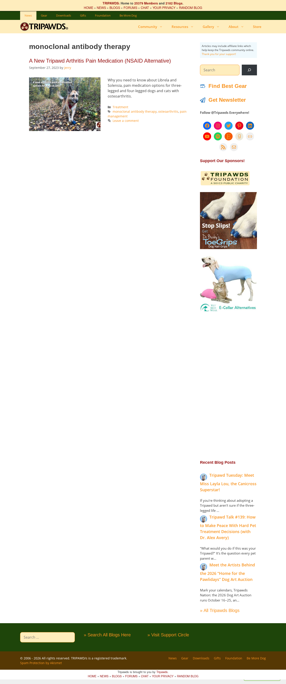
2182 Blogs (174, 3)
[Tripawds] (45, 26)
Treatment (120, 107)
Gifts (83, 15)
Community (147, 26)
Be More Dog (128, 15)
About (233, 26)
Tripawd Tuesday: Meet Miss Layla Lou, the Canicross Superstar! (228, 482)
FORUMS (130, 7)
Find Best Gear (227, 86)
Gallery (208, 26)
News (28, 15)
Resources (180, 26)
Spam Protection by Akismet (41, 663)
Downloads (63, 15)
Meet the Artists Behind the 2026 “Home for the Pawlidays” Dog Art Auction (227, 572)
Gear (44, 15)
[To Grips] (228, 248)
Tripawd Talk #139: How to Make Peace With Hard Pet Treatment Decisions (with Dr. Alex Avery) (228, 527)
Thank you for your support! (219, 54)
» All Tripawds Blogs (220, 610)
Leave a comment (126, 121)
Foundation (103, 15)
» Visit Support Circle (168, 634)
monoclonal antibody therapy (135, 111)
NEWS (101, 7)
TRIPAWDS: (111, 3)
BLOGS (114, 7)
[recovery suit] (228, 311)
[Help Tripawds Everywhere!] (225, 184)
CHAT (145, 7)
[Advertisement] (228, 386)
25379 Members (146, 3)
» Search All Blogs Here (107, 634)
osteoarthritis (168, 111)
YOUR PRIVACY (164, 7)
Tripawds (162, 672)
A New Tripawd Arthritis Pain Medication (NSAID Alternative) (100, 61)
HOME (88, 7)
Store (257, 26)
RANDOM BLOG (190, 7)
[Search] (249, 70)
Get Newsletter (227, 100)
